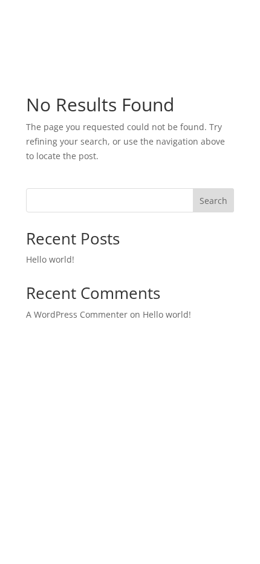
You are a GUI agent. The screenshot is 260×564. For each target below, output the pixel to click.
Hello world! (50, 259)
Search (213, 200)
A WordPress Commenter (77, 314)
